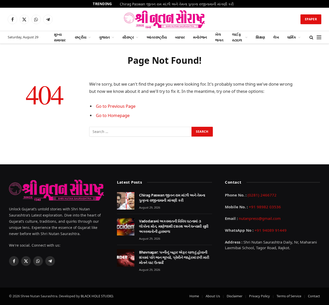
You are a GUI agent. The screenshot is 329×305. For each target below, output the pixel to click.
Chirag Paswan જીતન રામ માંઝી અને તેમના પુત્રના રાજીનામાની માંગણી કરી (177, 4)
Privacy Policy (259, 296)
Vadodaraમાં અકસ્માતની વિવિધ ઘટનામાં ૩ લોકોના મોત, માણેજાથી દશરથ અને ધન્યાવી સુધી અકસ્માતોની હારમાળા (173, 226)
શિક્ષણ (260, 37)
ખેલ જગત (219, 37)
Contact (314, 296)
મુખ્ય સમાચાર (60, 37)
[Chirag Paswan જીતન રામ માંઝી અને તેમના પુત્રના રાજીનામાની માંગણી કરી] (125, 201)
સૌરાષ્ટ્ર (128, 37)
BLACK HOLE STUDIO (97, 296)
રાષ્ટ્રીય (80, 37)
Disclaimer (234, 296)
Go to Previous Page (115, 106)
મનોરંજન (200, 37)
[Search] (311, 37)
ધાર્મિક (291, 37)
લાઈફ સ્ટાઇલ (237, 37)
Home (194, 296)
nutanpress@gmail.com (260, 218)
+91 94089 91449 (270, 230)
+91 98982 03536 (265, 206)
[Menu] (319, 37)
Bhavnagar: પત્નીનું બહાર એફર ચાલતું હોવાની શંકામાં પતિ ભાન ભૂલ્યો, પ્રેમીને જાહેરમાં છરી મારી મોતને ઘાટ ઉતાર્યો (174, 257)
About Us (213, 296)
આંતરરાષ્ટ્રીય (157, 37)
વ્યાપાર (180, 37)
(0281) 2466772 (262, 195)
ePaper (311, 19)
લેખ (276, 37)
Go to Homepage (113, 115)
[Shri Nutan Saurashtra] (164, 19)
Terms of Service (289, 296)
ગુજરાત (104, 37)
